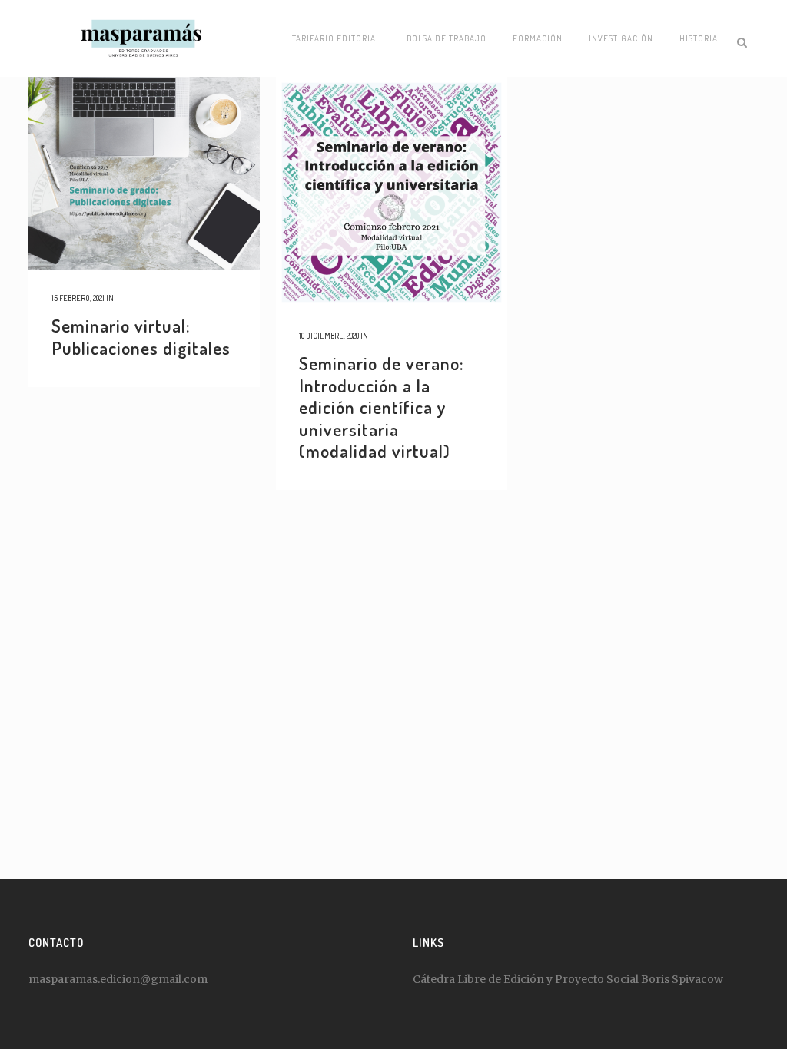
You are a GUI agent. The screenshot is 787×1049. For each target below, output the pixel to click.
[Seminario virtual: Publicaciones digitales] (144, 173)
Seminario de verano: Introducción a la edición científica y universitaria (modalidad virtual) (381, 407)
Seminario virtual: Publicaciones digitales (141, 336)
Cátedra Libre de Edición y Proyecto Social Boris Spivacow (568, 979)
